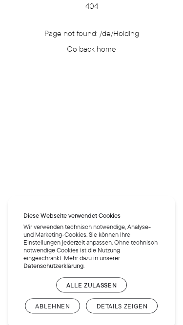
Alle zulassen (91, 285)
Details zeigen (122, 306)
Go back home (91, 49)
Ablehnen (52, 306)
